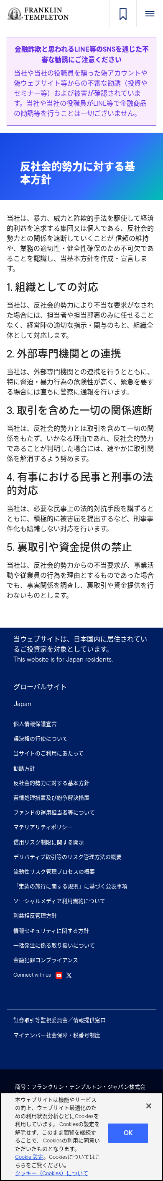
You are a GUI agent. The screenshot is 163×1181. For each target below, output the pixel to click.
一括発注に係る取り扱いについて (54, 945)
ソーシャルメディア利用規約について (59, 901)
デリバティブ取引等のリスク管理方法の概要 (67, 857)
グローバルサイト (40, 687)
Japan (22, 704)
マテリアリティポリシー (43, 827)
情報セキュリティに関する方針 (51, 931)
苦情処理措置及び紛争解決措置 (51, 798)
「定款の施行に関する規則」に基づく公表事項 (70, 886)
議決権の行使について (40, 739)
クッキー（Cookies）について (51, 1173)
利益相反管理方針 (35, 916)
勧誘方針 (24, 768)
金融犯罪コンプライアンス (45, 960)
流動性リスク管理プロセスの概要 (54, 872)
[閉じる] (149, 1106)
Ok (128, 1133)
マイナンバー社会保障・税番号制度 (56, 1035)
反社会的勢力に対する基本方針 (51, 783)
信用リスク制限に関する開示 (48, 842)
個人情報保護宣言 (35, 724)
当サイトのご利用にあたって (48, 753)
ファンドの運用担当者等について (54, 812)
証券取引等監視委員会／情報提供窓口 (59, 1020)
